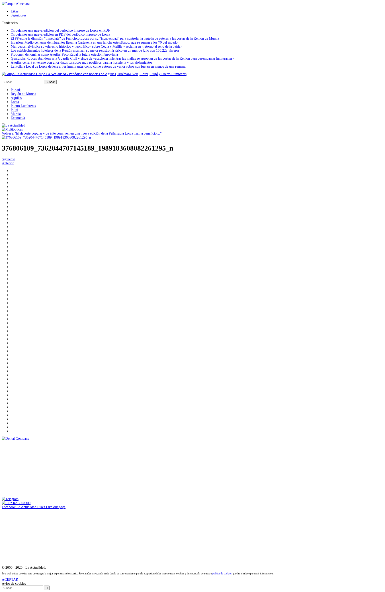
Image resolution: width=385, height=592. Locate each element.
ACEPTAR (10, 579)
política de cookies (222, 573)
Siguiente (8, 159)
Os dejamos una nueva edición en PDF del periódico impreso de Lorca (60, 34)
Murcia (16, 114)
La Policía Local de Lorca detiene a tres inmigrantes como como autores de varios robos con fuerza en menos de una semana (98, 66)
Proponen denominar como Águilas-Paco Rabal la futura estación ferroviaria (64, 54)
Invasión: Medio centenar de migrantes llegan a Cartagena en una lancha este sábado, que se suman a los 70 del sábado (94, 42)
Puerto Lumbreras (23, 106)
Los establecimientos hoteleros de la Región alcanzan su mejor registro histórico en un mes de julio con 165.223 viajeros (95, 50)
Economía (18, 118)
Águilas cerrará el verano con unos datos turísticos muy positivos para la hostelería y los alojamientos (81, 62)
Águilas (16, 98)
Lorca (15, 102)
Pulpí (14, 110)
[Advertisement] (35, 468)
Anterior (8, 163)
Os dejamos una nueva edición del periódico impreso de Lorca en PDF (60, 30)
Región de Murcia (23, 94)
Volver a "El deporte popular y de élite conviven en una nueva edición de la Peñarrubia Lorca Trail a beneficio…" (82, 133)
